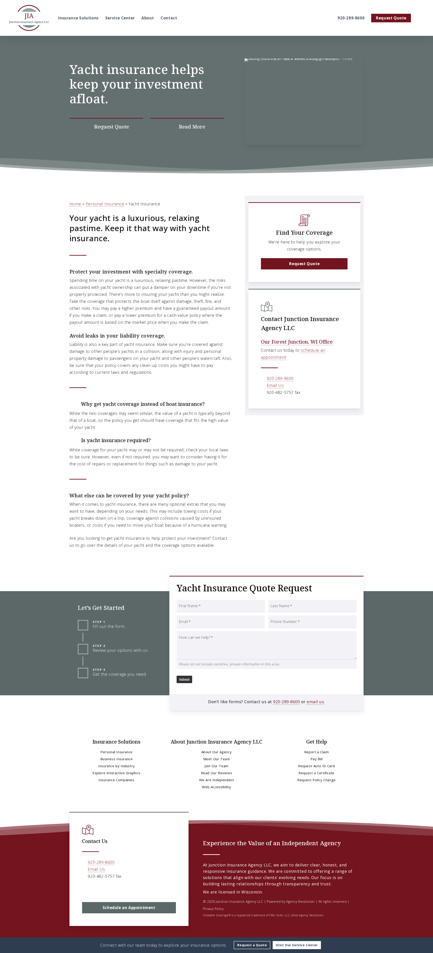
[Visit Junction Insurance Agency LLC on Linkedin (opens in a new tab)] (96, 889)
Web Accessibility (216, 787)
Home (75, 204)
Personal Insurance (105, 204)
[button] (304, 263)
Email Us (275, 385)
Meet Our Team (216, 759)
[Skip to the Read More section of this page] (187, 127)
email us (315, 701)
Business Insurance (116, 759)
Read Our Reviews (216, 773)
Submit (184, 679)
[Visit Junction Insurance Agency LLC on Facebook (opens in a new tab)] (86, 889)
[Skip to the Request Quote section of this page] (106, 127)
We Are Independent (216, 780)
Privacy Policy (213, 909)
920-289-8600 (280, 378)
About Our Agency (216, 752)
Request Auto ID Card (316, 766)
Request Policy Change (316, 780)
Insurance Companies (116, 780)
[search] (421, 18)
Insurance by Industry (116, 766)
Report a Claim (316, 752)
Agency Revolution (300, 901)
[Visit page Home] (29, 18)
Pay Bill (317, 759)
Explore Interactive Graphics (116, 773)
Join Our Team (216, 766)
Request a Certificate (316, 773)
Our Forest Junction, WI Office (297, 341)
